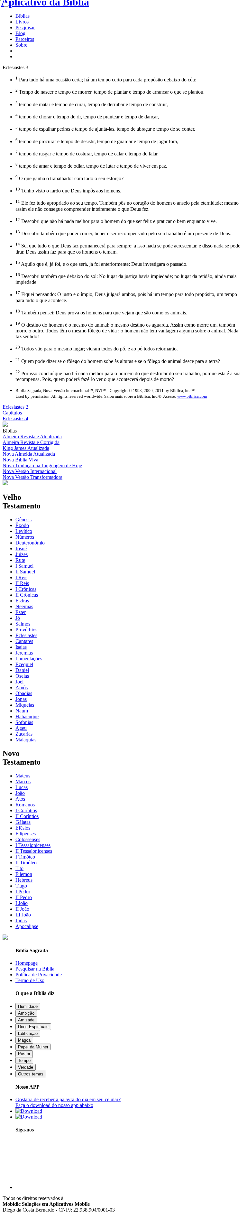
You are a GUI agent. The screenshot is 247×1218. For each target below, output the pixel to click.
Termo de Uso (29, 980)
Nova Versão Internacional (30, 471)
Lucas (21, 787)
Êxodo (22, 525)
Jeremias (24, 652)
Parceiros (24, 39)
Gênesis (23, 519)
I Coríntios (26, 810)
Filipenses (25, 833)
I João (21, 903)
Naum (21, 710)
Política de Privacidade (38, 974)
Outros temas (30, 1074)
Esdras (22, 600)
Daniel (22, 670)
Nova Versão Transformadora (32, 477)
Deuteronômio (30, 542)
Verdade (25, 1067)
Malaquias (25, 739)
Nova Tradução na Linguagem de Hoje (42, 465)
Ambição (26, 1013)
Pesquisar (25, 27)
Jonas (21, 699)
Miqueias (24, 705)
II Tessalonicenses (33, 851)
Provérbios (26, 629)
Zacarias (23, 734)
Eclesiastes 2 (15, 407)
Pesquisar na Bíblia (34, 969)
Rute (20, 560)
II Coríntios (27, 816)
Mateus (22, 775)
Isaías (21, 647)
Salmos (22, 624)
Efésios (22, 828)
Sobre (21, 45)
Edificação (28, 1033)
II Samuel (25, 571)
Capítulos (12, 412)
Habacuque (27, 716)
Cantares (24, 641)
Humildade (28, 1006)
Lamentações (28, 658)
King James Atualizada (26, 448)
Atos (20, 799)
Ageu (21, 728)
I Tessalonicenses (32, 845)
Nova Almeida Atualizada (29, 454)
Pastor (24, 1053)
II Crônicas (26, 595)
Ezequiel (24, 664)
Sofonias (24, 722)
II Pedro (23, 897)
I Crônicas (25, 589)
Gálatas (23, 822)
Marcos (23, 781)
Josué (21, 548)
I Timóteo (25, 857)
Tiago (21, 885)
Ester (20, 612)
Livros (22, 21)
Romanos (25, 804)
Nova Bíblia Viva (20, 459)
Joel (19, 681)
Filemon (23, 874)
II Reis (22, 583)
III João (23, 914)
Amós (21, 687)
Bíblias (22, 16)
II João (22, 909)
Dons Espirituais (33, 1026)
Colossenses (27, 839)
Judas (21, 920)
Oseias (22, 676)
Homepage (26, 963)
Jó (17, 618)
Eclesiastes (26, 635)
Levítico (23, 531)
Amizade (26, 1020)
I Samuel (24, 566)
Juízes (21, 554)
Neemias (24, 606)
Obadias (23, 693)
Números (24, 537)
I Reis (21, 577)
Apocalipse (26, 926)
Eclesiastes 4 (15, 418)
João (20, 793)
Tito (19, 868)
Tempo (24, 1060)
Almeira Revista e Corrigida (31, 442)
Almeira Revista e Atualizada (32, 436)
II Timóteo (26, 862)
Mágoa (24, 1040)
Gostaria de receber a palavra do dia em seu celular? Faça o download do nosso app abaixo (68, 1102)
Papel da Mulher (33, 1047)
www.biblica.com (192, 396)
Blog (20, 33)
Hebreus (23, 880)
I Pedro (22, 891)
